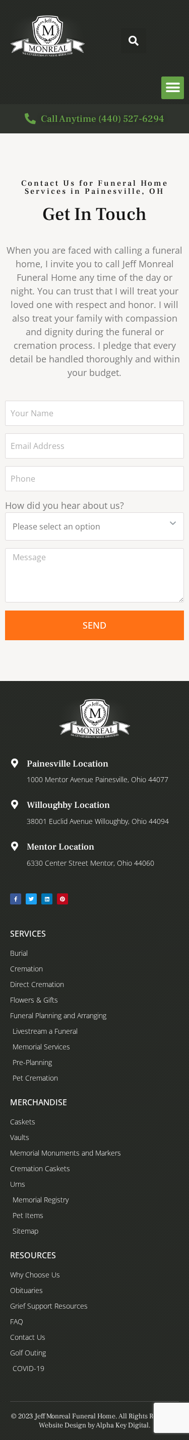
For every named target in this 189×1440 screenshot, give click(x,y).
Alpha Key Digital (122, 1425)
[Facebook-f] (15, 898)
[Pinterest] (62, 898)
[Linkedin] (46, 898)
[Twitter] (31, 898)
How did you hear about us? (64, 505)
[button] (133, 40)
